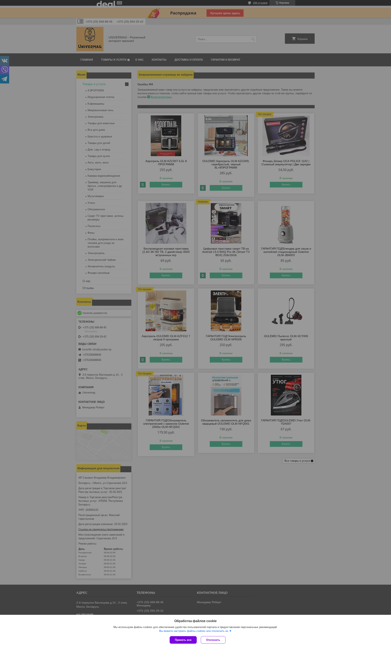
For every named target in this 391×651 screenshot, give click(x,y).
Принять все (183, 639)
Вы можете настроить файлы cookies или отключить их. (194, 630)
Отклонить (213, 639)
